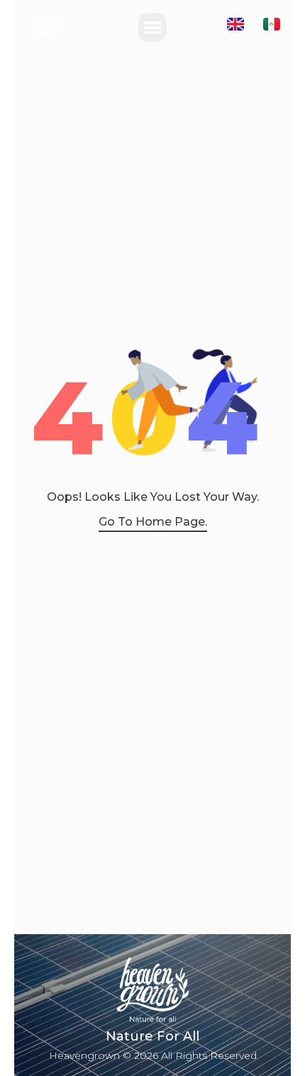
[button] (153, 27)
